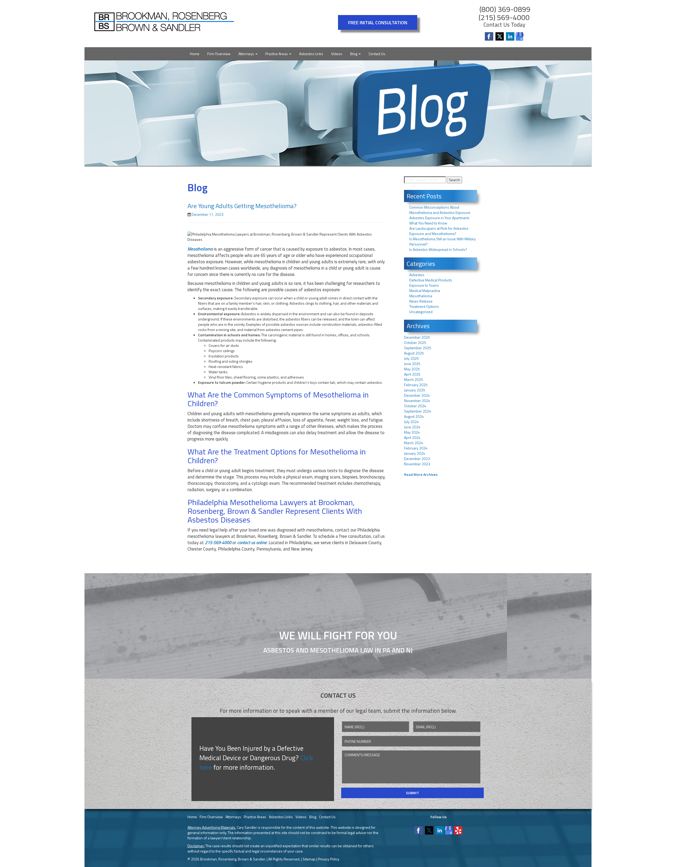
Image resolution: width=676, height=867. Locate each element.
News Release (421, 301)
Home (194, 53)
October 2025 (415, 342)
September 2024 (417, 411)
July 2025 (411, 358)
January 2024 (414, 453)
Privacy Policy (328, 859)
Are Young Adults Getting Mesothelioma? (242, 205)
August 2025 (414, 353)
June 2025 (412, 363)
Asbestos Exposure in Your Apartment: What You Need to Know (439, 220)
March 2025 (413, 379)
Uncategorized (421, 311)
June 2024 (412, 427)
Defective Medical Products (430, 280)
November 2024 (417, 400)
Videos (336, 53)
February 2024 (416, 448)
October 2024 (415, 406)
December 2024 (417, 395)
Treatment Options (424, 306)
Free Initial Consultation (377, 22)
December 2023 (417, 458)
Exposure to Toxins (424, 285)
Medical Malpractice (424, 290)
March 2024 (413, 443)
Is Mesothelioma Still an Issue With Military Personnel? (442, 241)
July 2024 (411, 421)
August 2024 (414, 416)
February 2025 (416, 384)
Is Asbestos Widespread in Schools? (438, 249)
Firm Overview (219, 53)
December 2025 (417, 337)
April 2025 (412, 374)
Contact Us (377, 53)
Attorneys (246, 53)
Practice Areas (277, 53)
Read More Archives (421, 474)
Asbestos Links (311, 53)
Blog (354, 53)
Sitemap (309, 859)
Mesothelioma (420, 296)
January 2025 (414, 390)
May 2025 (412, 369)
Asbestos (416, 274)
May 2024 (412, 432)
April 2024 (412, 437)
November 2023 (417, 464)
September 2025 (417, 348)
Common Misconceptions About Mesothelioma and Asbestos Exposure (439, 209)
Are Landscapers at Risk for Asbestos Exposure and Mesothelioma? (438, 231)
